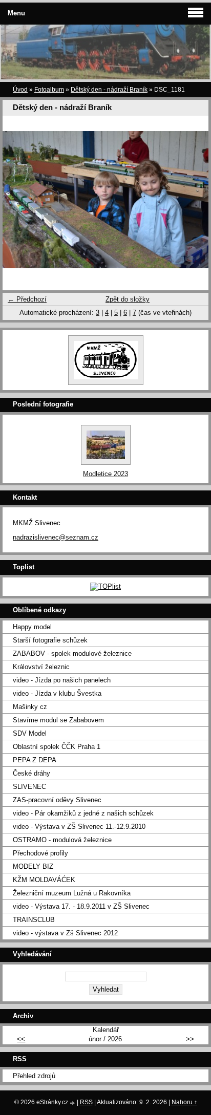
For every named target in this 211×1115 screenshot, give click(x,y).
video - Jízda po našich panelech (62, 680)
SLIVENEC (29, 786)
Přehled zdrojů (34, 1076)
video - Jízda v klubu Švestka (57, 693)
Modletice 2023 (105, 474)
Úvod (20, 90)
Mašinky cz (30, 707)
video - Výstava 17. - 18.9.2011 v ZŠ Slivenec (81, 906)
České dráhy (31, 773)
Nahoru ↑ (184, 1102)
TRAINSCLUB (34, 920)
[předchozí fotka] (19, 199)
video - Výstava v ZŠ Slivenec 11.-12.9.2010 (79, 826)
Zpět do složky (128, 299)
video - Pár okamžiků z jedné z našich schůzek (83, 813)
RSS (86, 1102)
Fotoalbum (49, 90)
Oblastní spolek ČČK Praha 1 (56, 747)
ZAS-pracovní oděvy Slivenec (57, 800)
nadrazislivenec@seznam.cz (55, 537)
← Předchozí (27, 299)
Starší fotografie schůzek (50, 640)
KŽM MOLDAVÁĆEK (44, 880)
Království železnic (41, 667)
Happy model (32, 627)
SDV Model (30, 733)
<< (21, 1039)
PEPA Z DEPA (34, 760)
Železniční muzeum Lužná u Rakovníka (72, 893)
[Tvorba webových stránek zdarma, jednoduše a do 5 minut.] (73, 1103)
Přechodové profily (40, 853)
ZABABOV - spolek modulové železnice (72, 653)
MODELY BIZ (33, 866)
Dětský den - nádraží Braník (109, 90)
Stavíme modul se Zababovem (58, 720)
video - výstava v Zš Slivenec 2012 (65, 933)
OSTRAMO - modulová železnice (62, 840)
